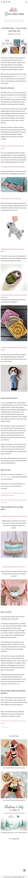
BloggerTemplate (21, 876)
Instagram (4, 495)
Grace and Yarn (5, 500)
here (18, 684)
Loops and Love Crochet (13, 97)
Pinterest (11, 495)
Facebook (20, 493)
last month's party (20, 76)
